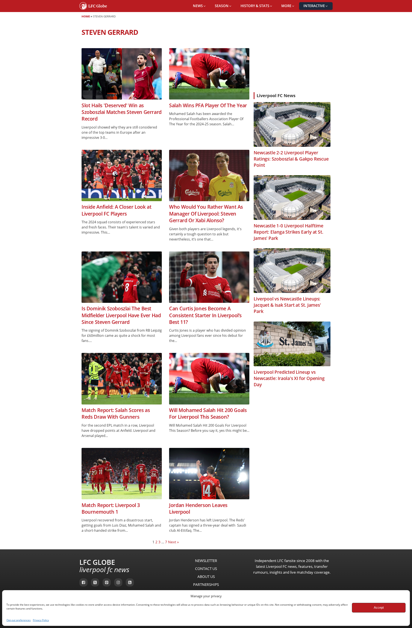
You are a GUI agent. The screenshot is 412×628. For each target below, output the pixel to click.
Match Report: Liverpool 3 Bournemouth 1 (111, 508)
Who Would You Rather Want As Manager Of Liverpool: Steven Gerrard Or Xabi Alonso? (206, 214)
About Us (206, 576)
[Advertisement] (292, 57)
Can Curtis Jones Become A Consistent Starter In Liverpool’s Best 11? (205, 315)
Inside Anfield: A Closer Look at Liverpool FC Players (116, 210)
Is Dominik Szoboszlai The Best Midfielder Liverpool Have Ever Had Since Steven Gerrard (121, 315)
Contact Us (206, 568)
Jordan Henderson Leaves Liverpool (198, 508)
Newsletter (206, 560)
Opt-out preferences (18, 620)
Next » (173, 541)
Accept (379, 607)
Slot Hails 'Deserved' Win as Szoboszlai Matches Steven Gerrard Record (122, 112)
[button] (199, 6)
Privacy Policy (41, 620)
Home (86, 16)
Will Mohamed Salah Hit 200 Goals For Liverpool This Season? (208, 413)
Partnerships (206, 584)
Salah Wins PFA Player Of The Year (208, 105)
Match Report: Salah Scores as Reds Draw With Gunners (116, 413)
